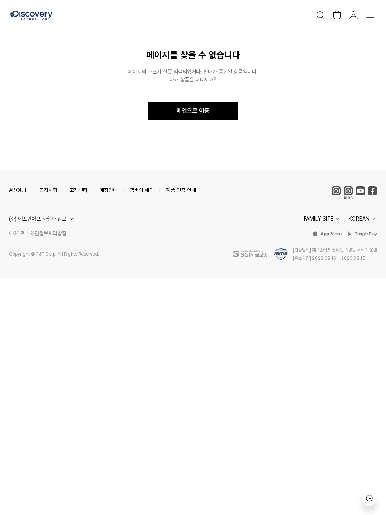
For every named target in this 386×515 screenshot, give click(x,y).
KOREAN (359, 219)
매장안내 (109, 190)
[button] (42, 218)
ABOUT (18, 190)
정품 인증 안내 (181, 190)
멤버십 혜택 (142, 190)
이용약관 (16, 233)
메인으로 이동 (193, 110)
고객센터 (78, 190)
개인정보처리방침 (48, 233)
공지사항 (48, 190)
